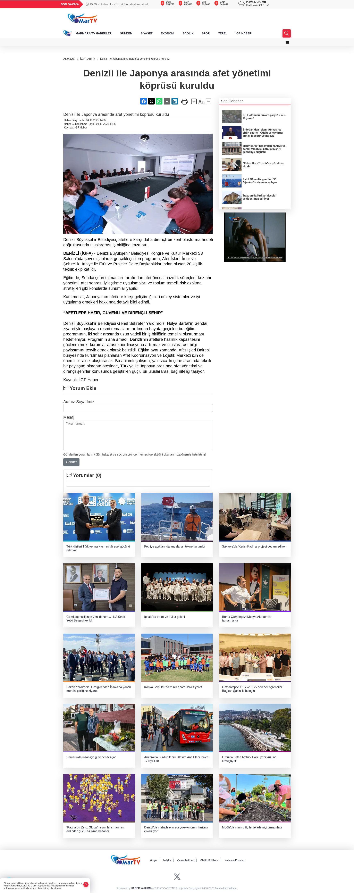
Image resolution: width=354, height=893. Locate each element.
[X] (177, 877)
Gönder (71, 462)
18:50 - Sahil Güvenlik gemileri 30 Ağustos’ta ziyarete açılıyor (122, 4)
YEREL (222, 33)
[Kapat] (86, 884)
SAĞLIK (188, 33)
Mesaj (68, 417)
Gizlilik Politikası (209, 860)
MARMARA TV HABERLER (94, 33)
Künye (153, 860)
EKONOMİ (168, 33)
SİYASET (147, 33)
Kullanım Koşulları (235, 860)
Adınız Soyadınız (78, 401)
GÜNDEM (126, 33)
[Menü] (287, 42)
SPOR (206, 33)
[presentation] (152, 4)
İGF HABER (243, 33)
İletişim (167, 860)
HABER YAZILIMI (141, 888)
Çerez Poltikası (185, 860)
